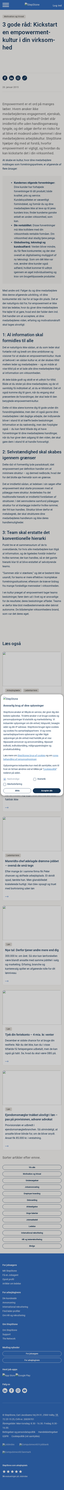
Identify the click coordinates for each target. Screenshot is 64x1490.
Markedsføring (14, 784)
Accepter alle (46, 791)
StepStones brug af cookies (31, 755)
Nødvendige (13, 779)
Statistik (41, 779)
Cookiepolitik (49, 769)
